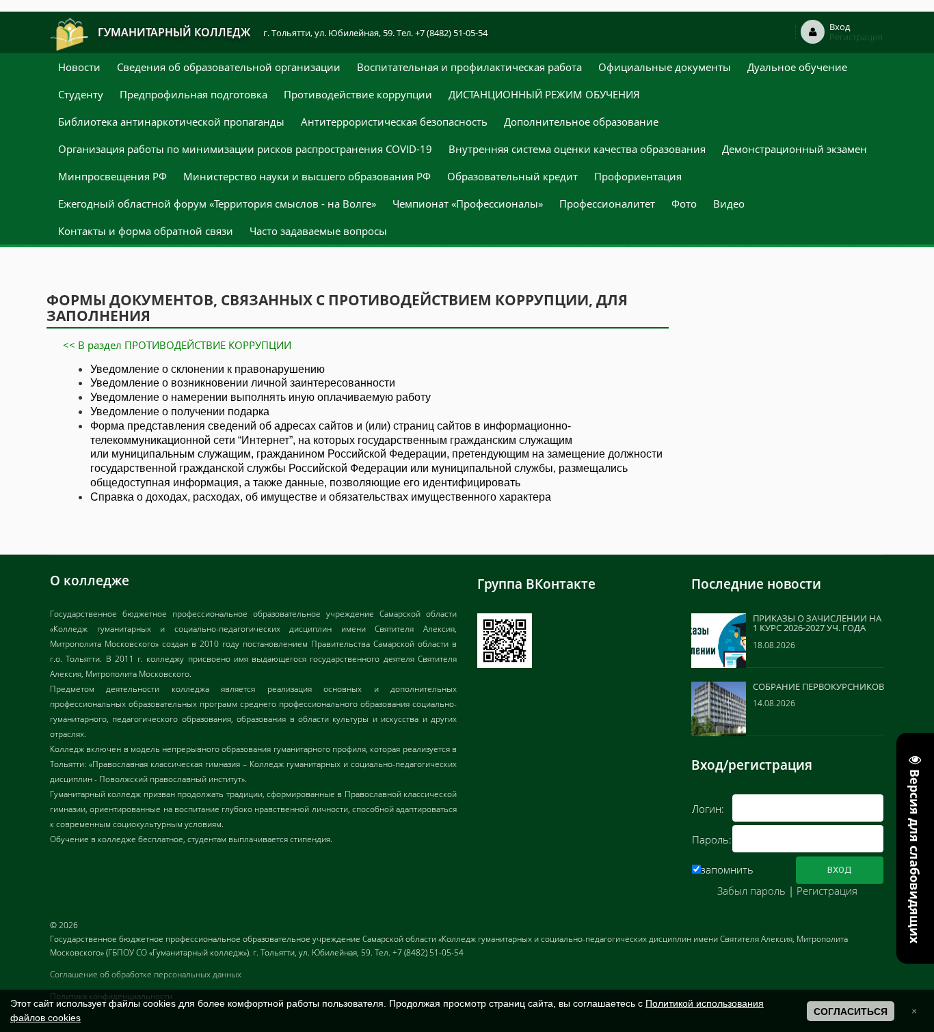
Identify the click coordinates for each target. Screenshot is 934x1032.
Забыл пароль (751, 890)
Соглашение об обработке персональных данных (145, 974)
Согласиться (851, 1011)
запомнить (727, 869)
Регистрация (827, 890)
